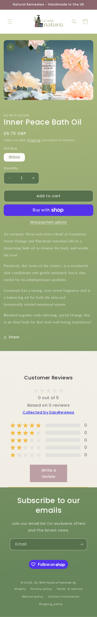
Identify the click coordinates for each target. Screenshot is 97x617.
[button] (9, 21)
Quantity (11, 168)
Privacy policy (41, 589)
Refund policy (32, 597)
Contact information (64, 597)
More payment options (48, 222)
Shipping (34, 140)
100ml (14, 157)
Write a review (48, 473)
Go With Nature (46, 583)
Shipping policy (51, 604)
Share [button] (14, 337)
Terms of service (69, 589)
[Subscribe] (81, 544)
